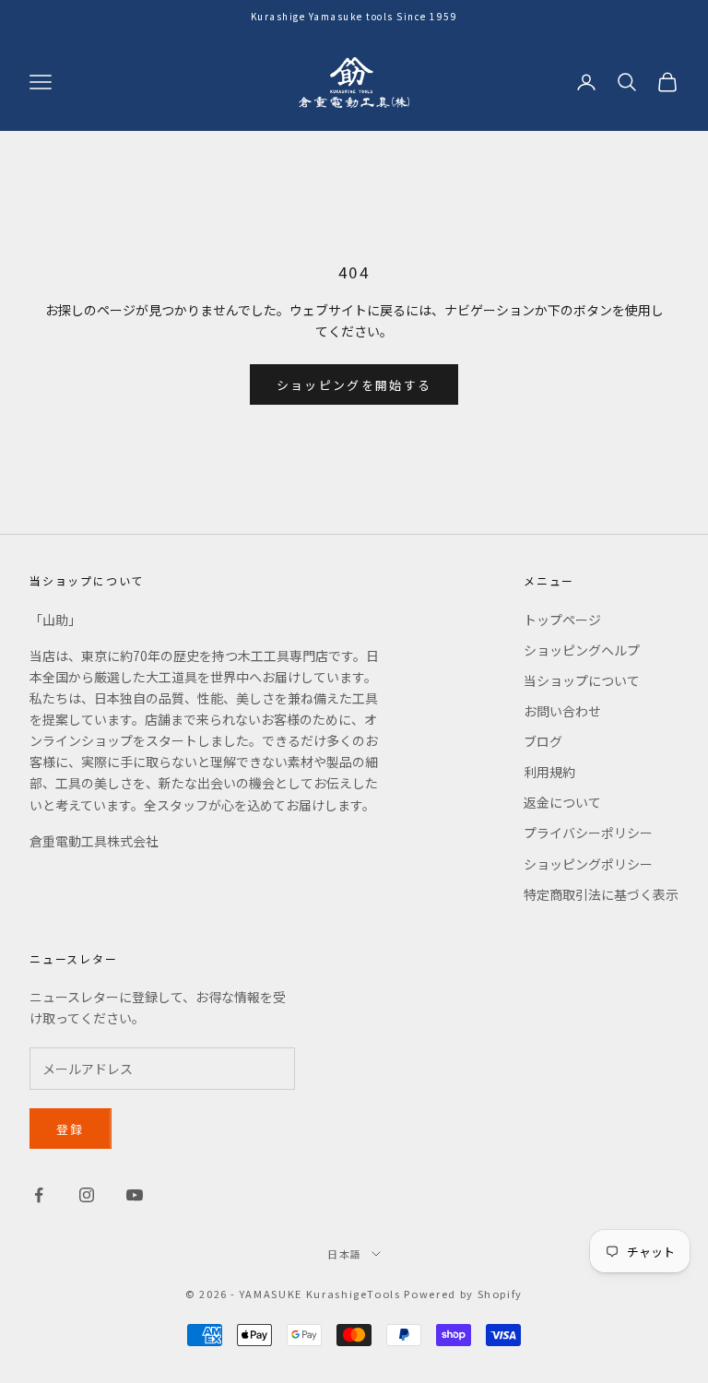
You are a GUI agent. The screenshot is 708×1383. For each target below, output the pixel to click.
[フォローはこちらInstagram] (86, 1195)
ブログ (543, 741)
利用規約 (549, 771)
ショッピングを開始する (354, 385)
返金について (562, 802)
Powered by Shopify (463, 1293)
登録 (70, 1129)
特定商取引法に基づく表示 (601, 894)
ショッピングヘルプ (582, 650)
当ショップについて (582, 680)
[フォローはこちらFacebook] (39, 1195)
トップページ (562, 619)
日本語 (344, 1254)
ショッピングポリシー (588, 864)
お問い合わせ (562, 711)
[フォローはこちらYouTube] (134, 1195)
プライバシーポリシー (588, 832)
